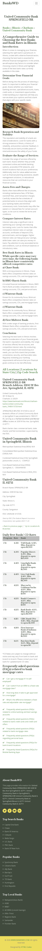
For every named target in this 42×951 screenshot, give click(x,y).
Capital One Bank (12, 825)
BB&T (7, 907)
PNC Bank (9, 845)
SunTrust (8, 876)
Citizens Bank (10, 866)
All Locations (11, 369)
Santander (9, 920)
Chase (7, 828)
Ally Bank (8, 869)
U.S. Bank (8, 841)
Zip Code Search (27, 372)
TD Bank (8, 879)
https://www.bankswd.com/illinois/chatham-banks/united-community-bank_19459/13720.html (20, 404)
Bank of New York (12, 848)
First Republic (10, 886)
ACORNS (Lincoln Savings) (15, 910)
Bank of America (11, 831)
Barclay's (8, 872)
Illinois (16, 28)
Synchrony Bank (11, 862)
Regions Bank (10, 917)
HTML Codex (26, 947)
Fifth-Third (9, 913)
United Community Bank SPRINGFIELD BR (21, 18)
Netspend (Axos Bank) (14, 900)
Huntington (9, 882)
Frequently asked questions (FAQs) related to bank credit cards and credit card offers (20, 721)
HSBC (7, 903)
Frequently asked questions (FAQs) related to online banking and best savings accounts (20, 712)
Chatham (27, 28)
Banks (6, 28)
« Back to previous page (12, 526)
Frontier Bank (10, 923)
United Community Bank (17, 30)
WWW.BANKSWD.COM (20, 940)
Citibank (8, 835)
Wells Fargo (9, 838)
